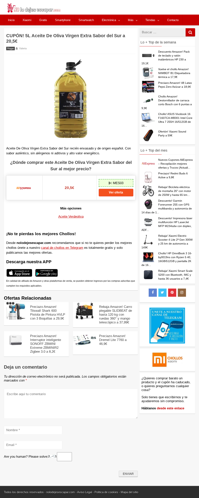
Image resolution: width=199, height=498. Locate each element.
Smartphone (63, 20)
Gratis (43, 20)
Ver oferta (116, 192)
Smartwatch (86, 20)
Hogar (10, 48)
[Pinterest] (172, 293)
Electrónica (109, 20)
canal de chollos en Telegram (62, 248)
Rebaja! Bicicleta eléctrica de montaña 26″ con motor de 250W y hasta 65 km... (174, 190)
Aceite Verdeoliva (71, 216)
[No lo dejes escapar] (33, 11)
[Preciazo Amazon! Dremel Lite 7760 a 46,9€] (84, 348)
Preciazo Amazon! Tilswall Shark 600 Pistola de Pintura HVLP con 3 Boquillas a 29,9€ (47, 312)
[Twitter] (162, 293)
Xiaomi (27, 20)
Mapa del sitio (129, 492)
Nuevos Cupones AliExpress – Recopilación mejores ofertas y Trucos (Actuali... (175, 163)
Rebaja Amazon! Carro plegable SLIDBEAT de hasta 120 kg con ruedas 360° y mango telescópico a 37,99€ (115, 314)
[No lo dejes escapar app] (19, 276)
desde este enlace (170, 408)
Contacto (173, 20)
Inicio (11, 20)
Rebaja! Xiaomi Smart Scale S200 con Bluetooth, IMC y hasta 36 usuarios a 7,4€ (175, 274)
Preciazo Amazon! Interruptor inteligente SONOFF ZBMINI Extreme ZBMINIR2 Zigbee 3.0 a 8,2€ (45, 343)
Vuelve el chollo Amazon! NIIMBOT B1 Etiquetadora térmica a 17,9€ (174, 73)
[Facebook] (153, 293)
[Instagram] (182, 293)
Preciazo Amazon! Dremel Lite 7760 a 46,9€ (113, 340)
